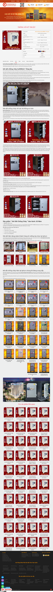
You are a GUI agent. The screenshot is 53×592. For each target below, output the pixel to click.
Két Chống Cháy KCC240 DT (32, 375)
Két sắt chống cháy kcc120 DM (32, 333)
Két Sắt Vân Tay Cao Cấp (7, 558)
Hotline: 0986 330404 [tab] (29, 61)
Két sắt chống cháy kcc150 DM (20, 347)
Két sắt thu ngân (38, 569)
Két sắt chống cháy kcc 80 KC (9, 319)
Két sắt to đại (37, 567)
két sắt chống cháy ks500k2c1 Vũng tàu (10, 63)
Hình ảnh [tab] (11, 61)
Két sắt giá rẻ (29, 567)
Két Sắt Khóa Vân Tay (22, 570)
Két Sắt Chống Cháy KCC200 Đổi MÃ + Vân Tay (21, 361)
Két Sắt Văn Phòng (32, 265)
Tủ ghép (20, 580)
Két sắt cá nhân (13, 569)
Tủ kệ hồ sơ (45, 582)
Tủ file (36, 580)
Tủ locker (28, 580)
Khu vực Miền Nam (36, 555)
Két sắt (9, 252)
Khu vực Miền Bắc (35, 553)
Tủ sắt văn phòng (22, 579)
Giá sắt (4, 580)
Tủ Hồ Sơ (20, 252)
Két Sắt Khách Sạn (32, 252)
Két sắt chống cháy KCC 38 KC (20, 305)
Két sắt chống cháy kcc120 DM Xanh (44, 333)
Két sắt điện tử (37, 566)
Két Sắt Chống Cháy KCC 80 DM (32, 305)
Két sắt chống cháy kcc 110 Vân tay (21, 333)
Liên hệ (46, 1)
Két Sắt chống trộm (6, 573)
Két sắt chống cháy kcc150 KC (44, 347)
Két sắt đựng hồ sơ (46, 570)
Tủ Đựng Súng (5, 554)
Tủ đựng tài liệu (5, 581)
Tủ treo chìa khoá (46, 579)
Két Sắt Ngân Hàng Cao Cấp (7, 560)
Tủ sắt (44, 580)
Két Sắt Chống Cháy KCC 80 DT (44, 305)
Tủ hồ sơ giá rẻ (21, 581)
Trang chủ (13, 1)
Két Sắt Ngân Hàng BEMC (44, 252)
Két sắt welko (13, 567)
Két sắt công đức (46, 569)
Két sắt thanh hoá (46, 565)
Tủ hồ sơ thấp (13, 579)
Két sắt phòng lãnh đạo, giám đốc (46, 572)
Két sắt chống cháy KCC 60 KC (9, 291)
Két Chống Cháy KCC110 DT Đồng (20, 319)
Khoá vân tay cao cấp (14, 573)
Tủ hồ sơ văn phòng (30, 581)
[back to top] (51, 590)
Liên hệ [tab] (23, 61)
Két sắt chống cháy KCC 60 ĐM (32, 291)
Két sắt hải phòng (14, 565)
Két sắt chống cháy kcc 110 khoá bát (9, 333)
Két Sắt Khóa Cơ (14, 570)
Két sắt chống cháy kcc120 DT (9, 347)
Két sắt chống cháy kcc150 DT (32, 347)
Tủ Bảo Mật (24, 556)
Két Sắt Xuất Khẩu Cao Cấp (20, 265)
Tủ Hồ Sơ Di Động (22, 582)
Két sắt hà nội (45, 566)
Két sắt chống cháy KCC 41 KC (44, 291)
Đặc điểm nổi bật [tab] (5, 61)
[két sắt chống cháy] (26, 94)
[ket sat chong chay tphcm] (15, 131)
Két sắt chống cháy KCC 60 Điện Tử (20, 291)
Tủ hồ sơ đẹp (5, 579)
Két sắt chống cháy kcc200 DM (9, 361)
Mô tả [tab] (16, 61)
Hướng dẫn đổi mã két (31, 1)
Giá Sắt (36, 582)
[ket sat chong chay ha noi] (26, 389)
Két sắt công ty (45, 567)
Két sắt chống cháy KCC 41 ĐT (9, 305)
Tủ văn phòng (45, 581)
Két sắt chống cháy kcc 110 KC (44, 319)
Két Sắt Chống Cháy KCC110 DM (32, 319)
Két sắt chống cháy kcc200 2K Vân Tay (32, 361)
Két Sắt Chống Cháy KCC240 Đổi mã (44, 361)
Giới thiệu (18, 1)
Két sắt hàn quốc (22, 567)
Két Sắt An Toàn (5, 555)
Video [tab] (19, 61)
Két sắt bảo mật (5, 569)
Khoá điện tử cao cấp (22, 573)
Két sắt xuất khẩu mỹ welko (8, 265)
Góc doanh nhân (23, 1)
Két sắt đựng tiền (6, 567)
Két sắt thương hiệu (22, 569)
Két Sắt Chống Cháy (44, 265)
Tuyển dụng (41, 1)
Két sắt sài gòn (5, 565)
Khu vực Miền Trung (36, 554)
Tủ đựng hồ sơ (13, 581)
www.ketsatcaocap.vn (9, 81)
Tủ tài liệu (28, 579)
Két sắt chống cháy (30, 569)
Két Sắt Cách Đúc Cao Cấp (7, 559)
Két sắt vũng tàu (37, 565)
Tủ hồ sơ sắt (37, 579)
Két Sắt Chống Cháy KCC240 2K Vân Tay (44, 375)
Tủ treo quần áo (13, 580)
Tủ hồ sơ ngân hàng (38, 581)
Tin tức (37, 1)
